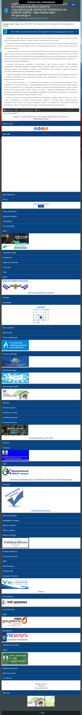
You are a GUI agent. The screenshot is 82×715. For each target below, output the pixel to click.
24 (38, 320)
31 (38, 322)
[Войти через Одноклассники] (46, 128)
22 (34, 320)
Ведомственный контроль (41, 510)
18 (22, 24)
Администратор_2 (29, 110)
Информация (9, 110)
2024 (12, 24)
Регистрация (38, 119)
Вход (46, 119)
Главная (6, 24)
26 (43, 320)
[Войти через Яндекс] (42, 128)
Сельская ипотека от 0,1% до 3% (41, 438)
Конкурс (41, 591)
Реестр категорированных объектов (41, 292)
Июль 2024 (41, 307)
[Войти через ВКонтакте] (39, 128)
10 (38, 315)
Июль (17, 24)
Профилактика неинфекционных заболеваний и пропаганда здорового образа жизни (41, 479)
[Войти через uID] (35, 128)
